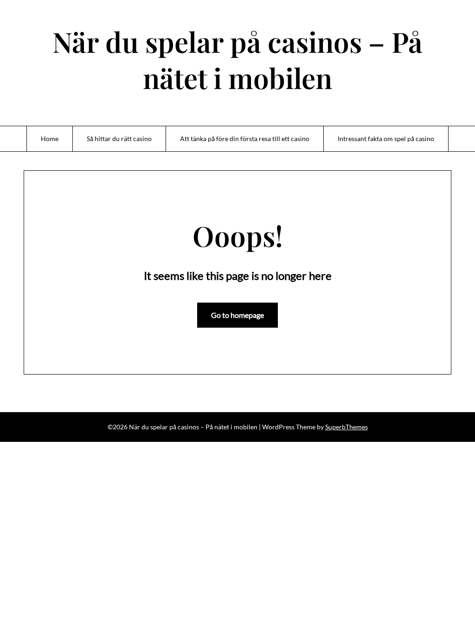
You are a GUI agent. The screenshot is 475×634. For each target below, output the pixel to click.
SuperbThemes (346, 427)
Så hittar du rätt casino (119, 138)
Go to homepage (237, 315)
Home (49, 138)
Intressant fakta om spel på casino (386, 138)
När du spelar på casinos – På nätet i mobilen (237, 59)
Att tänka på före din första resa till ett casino (244, 138)
